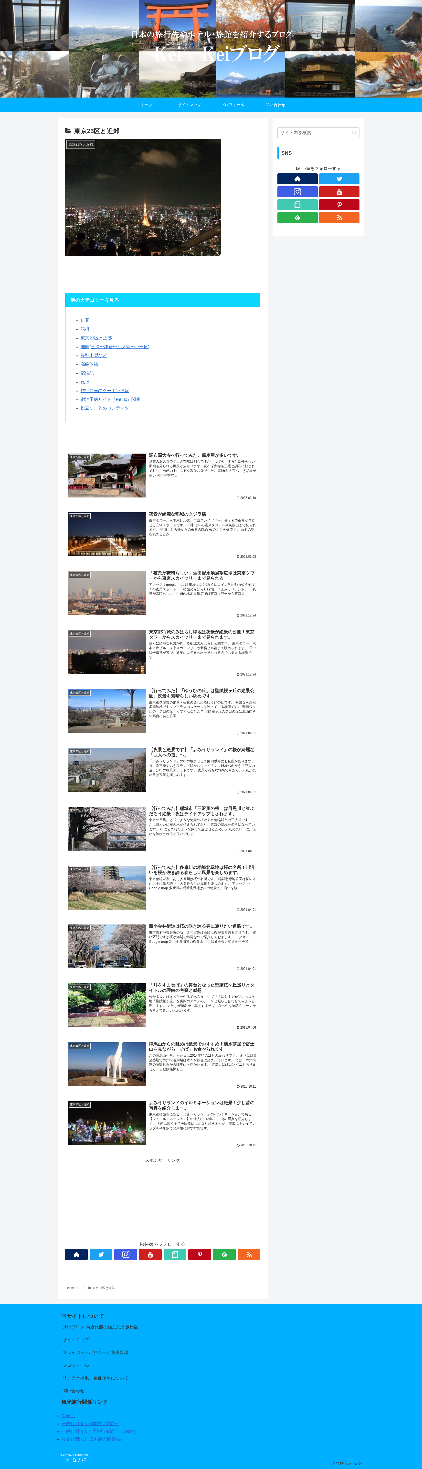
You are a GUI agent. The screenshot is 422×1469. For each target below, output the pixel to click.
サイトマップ (76, 1339)
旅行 (85, 381)
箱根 (85, 329)
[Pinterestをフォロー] (199, 1254)
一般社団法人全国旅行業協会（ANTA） (100, 1431)
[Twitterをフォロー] (101, 1254)
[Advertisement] (162, 1198)
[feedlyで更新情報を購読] (224, 1254)
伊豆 (85, 320)
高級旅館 (89, 364)
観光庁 (68, 1415)
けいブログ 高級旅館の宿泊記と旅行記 (100, 1326)
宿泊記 (87, 373)
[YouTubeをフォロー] (150, 1254)
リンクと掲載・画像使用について (95, 1378)
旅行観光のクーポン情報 (105, 390)
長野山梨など (94, 355)
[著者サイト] (76, 1254)
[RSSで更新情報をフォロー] (249, 1254)
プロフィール (76, 1365)
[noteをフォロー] (175, 1254)
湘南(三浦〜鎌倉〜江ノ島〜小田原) (115, 346)
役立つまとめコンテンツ (105, 408)
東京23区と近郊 (96, 338)
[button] (354, 133)
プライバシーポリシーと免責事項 (95, 1352)
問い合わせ (73, 1390)
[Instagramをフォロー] (125, 1254)
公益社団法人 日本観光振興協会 (93, 1439)
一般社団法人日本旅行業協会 (90, 1423)
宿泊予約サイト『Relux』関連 (110, 399)
